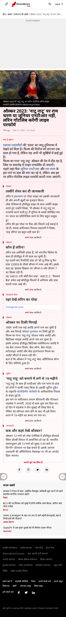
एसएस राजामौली (12, 145)
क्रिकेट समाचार (46, 559)
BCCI (5, 509)
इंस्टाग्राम (18, 196)
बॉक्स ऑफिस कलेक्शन (27, 559)
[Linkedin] (47, 470)
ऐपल (5, 497)
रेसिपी (5, 570)
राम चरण (50, 169)
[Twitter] (38, 470)
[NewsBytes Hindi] (21, 4)
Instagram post (14, 307)
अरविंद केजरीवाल (10, 547)
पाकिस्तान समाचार (42, 565)
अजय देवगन (8, 522)
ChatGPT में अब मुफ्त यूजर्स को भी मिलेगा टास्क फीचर (27, 527)
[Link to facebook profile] (18, 592)
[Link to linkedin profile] (33, 592)
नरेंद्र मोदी (39, 547)
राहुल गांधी (58, 565)
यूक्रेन (55, 387)
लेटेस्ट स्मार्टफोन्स (25, 565)
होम (4, 14)
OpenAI (7, 531)
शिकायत (6, 585)
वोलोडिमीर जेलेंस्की (27, 391)
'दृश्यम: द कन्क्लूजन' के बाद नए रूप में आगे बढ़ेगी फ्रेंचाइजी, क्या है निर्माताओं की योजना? (32, 517)
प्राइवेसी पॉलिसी (21, 581)
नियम (33, 581)
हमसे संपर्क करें (45, 581)
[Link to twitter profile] (26, 592)
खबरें (10, 14)
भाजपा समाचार (9, 559)
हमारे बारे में (7, 581)
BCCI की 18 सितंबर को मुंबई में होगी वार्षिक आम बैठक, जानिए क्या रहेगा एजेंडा (32, 505)
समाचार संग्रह (25, 585)
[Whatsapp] (28, 470)
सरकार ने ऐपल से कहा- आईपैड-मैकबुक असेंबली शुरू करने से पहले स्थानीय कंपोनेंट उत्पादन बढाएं (33, 493)
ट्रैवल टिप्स (50, 547)
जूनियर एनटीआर (29, 169)
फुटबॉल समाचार (9, 565)
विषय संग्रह (38, 585)
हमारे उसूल (58, 581)
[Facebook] (19, 470)
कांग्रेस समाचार (26, 547)
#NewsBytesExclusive (13, 553)
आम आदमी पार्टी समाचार (37, 553)
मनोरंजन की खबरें (21, 14)
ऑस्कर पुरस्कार (30, 331)
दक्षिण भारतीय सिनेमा (19, 570)
